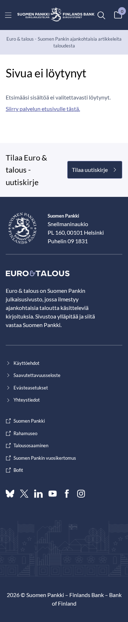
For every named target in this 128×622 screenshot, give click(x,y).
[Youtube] (52, 493)
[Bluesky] (10, 493)
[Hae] (101, 15)
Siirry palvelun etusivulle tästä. (43, 108)
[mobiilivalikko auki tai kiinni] (8, 15)
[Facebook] (67, 493)
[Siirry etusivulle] (56, 15)
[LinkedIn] (38, 493)
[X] (24, 493)
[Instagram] (81, 493)
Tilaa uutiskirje (90, 169)
